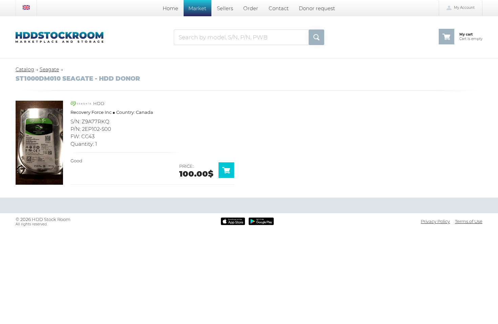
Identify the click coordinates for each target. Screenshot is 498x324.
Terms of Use (468, 221)
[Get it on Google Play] (261, 221)
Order (250, 8)
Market (197, 8)
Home (170, 8)
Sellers (225, 8)
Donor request (317, 8)
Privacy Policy (435, 221)
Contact (279, 8)
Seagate (49, 69)
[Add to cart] (229, 176)
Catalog (25, 69)
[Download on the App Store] (233, 221)
